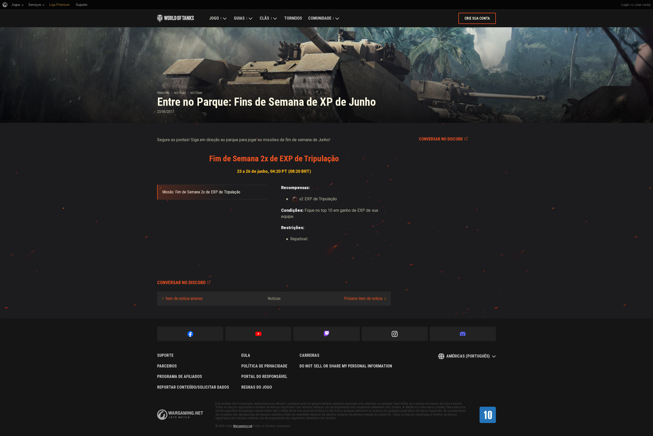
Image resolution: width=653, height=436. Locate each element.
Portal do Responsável (264, 376)
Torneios (293, 18)
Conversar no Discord (441, 139)
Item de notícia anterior (184, 298)
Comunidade (319, 18)
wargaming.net (180, 414)
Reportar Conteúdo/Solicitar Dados (193, 387)
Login (625, 5)
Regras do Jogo (256, 387)
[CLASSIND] (488, 415)
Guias (239, 18)
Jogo (214, 18)
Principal (163, 93)
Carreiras (309, 355)
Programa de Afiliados (179, 376)
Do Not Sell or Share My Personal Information (345, 366)
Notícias (180, 93)
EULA (245, 355)
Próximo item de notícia (363, 298)
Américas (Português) (468, 356)
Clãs (264, 18)
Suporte (165, 355)
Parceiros (167, 366)
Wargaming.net (242, 426)
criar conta (642, 5)
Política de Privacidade (264, 366)
